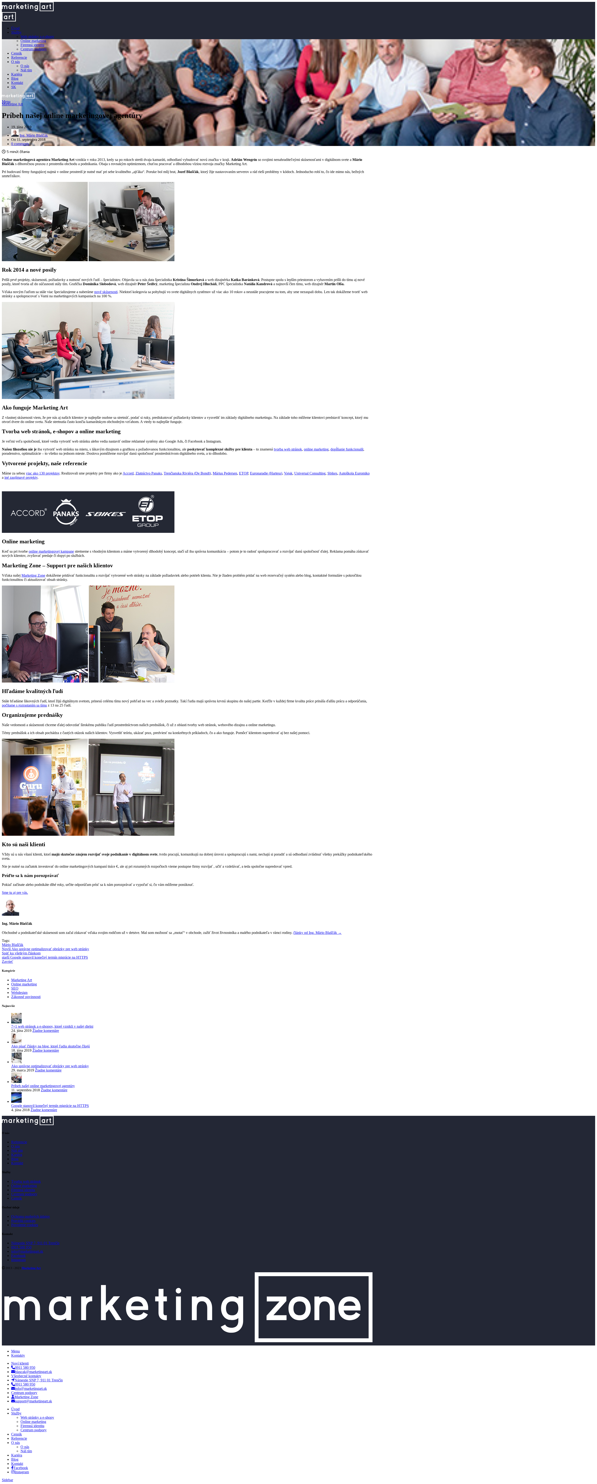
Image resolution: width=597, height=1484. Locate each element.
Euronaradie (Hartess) (266, 473)
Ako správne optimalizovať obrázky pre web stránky (50, 1066)
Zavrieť (7, 962)
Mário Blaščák (12, 945)
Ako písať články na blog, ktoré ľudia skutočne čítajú (50, 1046)
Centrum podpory (34, 49)
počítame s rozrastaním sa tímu (24, 705)
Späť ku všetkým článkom (21, 953)
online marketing (316, 449)
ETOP (243, 473)
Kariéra (16, 1155)
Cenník (16, 1198)
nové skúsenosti (106, 292)
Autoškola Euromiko (354, 473)
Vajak (288, 473)
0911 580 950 (21, 1247)
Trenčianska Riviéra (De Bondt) (187, 473)
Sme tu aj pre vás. (15, 893)
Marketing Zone (33, 575)
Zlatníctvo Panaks (148, 473)
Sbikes (332, 473)
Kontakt (17, 1163)
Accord (128, 473)
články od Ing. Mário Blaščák (317, 933)
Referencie (19, 1142)
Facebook (18, 1256)
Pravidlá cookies (23, 1221)
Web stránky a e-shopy (37, 36)
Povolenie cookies (24, 1225)
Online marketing (33, 41)
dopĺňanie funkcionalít (346, 449)
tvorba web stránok (288, 449)
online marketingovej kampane (51, 551)
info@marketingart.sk (27, 1251)
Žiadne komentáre (45, 1031)
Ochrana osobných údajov (30, 1216)
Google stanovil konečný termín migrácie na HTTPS (50, 1106)
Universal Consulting (310, 473)
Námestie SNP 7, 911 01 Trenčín (35, 1243)
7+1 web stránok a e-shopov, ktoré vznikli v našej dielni (52, 1026)
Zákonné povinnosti (26, 997)
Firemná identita (32, 45)
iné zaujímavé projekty (21, 477)
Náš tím (26, 70)
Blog (14, 1159)
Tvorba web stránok (26, 1181)
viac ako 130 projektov (42, 473)
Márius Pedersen (225, 473)
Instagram (18, 1260)
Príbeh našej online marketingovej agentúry (43, 1086)
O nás (25, 66)
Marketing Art (12, 104)
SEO (14, 988)
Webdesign (19, 993)
